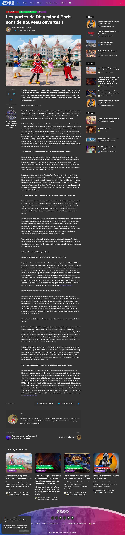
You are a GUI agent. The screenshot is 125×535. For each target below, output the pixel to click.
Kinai (14, 27)
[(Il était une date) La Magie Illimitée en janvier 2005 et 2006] (11, 115)
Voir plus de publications (71, 413)
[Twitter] (14, 94)
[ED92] (8, 3)
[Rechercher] (121, 3)
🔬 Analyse (100, 470)
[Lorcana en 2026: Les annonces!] (91, 120)
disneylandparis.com (30, 395)
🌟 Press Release (15, 465)
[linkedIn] (11, 99)
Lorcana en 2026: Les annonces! (108, 118)
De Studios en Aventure (105, 42)
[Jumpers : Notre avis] (91, 129)
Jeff (102, 44)
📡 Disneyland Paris (28, 12)
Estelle (103, 72)
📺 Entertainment (102, 468)
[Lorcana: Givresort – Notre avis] (91, 139)
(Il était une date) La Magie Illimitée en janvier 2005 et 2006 (11, 124)
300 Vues (113, 490)
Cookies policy (23, 527)
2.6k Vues (29, 27)
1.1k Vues (84, 492)
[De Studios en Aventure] (91, 43)
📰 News (42, 12)
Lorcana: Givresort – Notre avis (108, 138)
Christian (103, 26)
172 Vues (26, 492)
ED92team (103, 151)
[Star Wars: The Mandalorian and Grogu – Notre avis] (91, 24)
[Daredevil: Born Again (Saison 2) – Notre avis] (91, 33)
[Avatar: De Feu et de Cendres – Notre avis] (91, 53)
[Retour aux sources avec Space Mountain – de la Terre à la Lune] (91, 93)
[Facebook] (8, 94)
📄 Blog (98, 465)
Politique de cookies (8, 521)
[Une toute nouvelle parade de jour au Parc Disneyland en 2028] (91, 70)
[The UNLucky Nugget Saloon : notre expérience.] (91, 149)
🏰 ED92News (12, 12)
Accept (24, 530)
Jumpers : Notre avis (104, 128)
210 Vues (55, 497)
